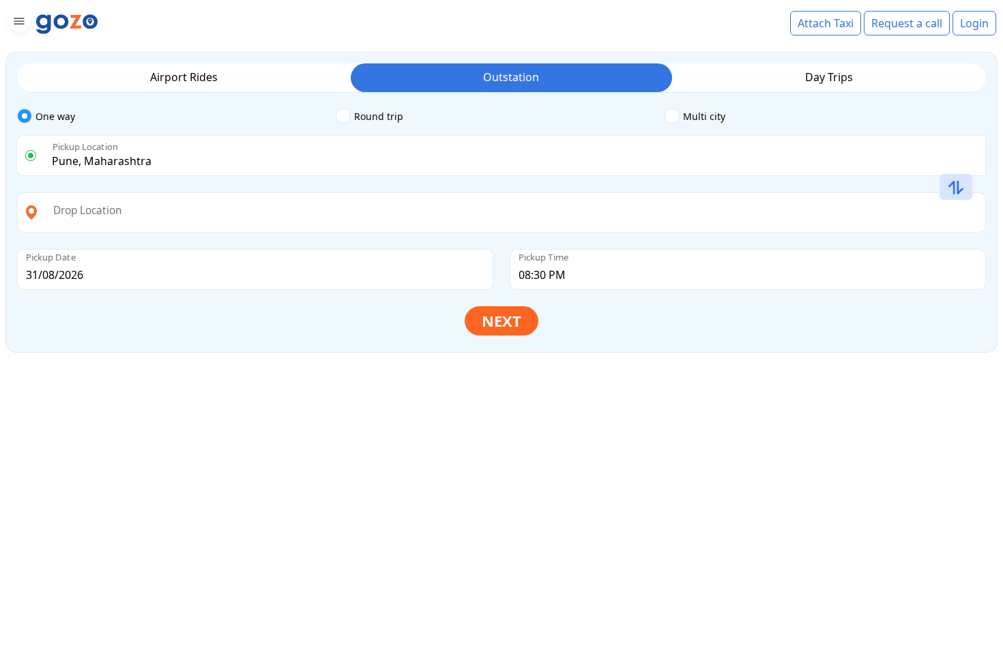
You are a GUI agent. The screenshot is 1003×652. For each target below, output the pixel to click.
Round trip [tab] (378, 116)
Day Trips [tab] (829, 77)
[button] (17, 23)
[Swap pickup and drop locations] (955, 188)
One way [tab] (55, 116)
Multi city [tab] (704, 116)
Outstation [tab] (511, 77)
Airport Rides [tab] (184, 77)
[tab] (176, 116)
